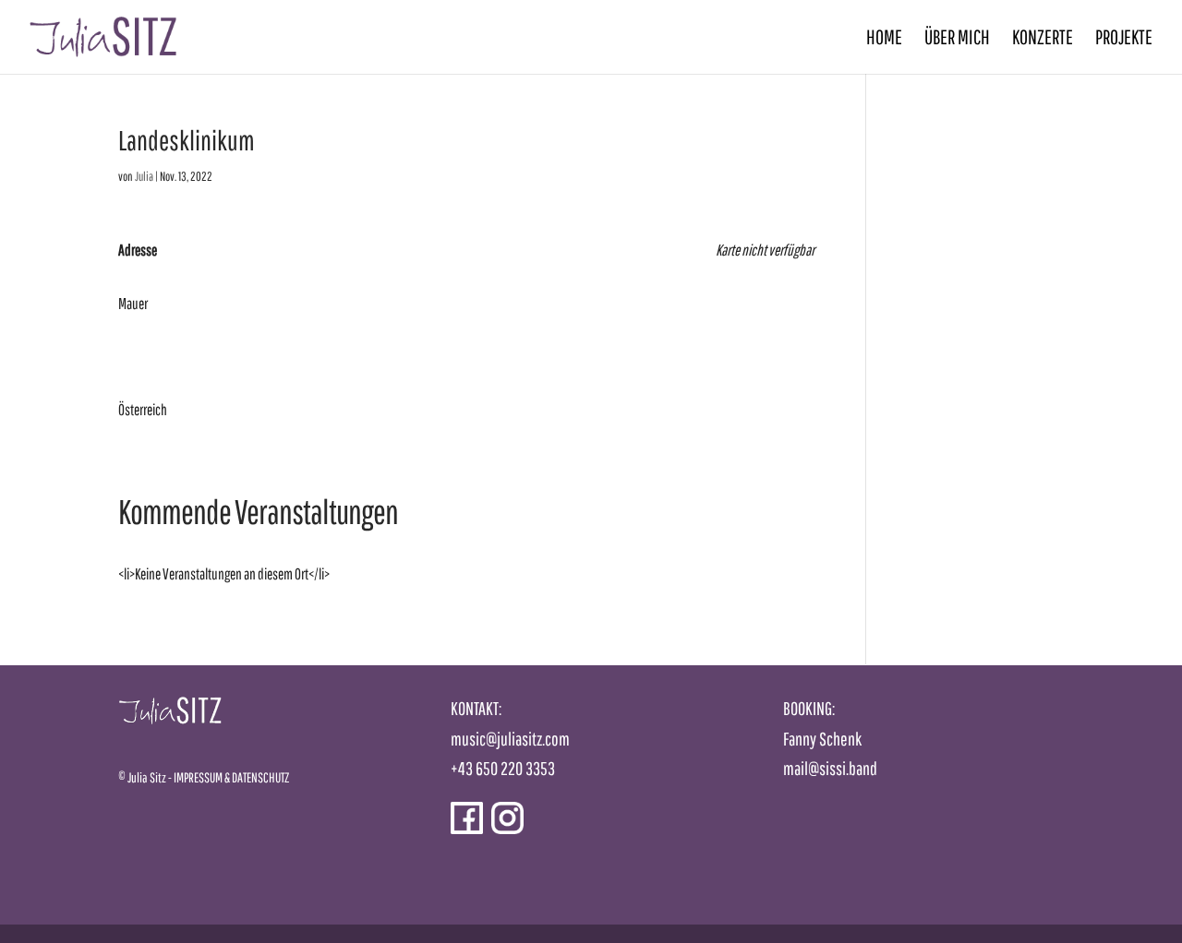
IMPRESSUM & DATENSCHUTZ (231, 777)
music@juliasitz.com (510, 738)
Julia (144, 176)
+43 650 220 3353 (503, 768)
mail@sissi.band (830, 768)
